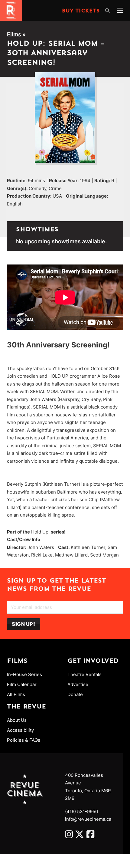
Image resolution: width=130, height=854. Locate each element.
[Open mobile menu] (120, 10)
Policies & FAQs (23, 740)
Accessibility (20, 730)
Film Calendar (22, 684)
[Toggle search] (107, 11)
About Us (17, 720)
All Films (16, 694)
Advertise (77, 684)
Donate (75, 694)
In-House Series (24, 674)
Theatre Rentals (84, 674)
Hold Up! (40, 532)
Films (14, 34)
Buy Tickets (81, 11)
